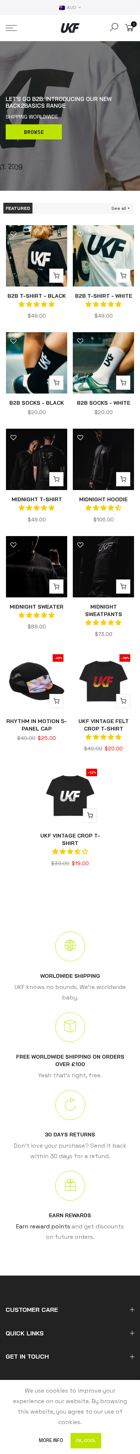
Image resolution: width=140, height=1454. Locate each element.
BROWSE (34, 131)
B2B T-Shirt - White (103, 296)
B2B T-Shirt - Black (36, 296)
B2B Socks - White (103, 403)
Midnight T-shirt (37, 499)
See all (118, 208)
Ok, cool (86, 1441)
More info (51, 1440)
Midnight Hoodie (103, 499)
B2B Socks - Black (36, 403)
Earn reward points (43, 1226)
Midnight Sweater (36, 606)
